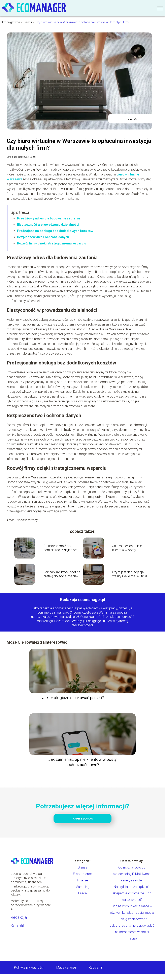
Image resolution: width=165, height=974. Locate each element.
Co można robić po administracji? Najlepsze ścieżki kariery (60, 548)
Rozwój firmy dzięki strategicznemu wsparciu (51, 243)
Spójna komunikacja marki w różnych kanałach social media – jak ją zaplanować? (132, 912)
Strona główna (11, 22)
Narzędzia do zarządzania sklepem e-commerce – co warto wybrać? (132, 893)
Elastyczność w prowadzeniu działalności (48, 225)
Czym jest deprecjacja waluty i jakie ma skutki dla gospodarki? (130, 574)
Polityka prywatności (28, 967)
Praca (82, 893)
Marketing (82, 887)
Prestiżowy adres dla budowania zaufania (48, 218)
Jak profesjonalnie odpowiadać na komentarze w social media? (132, 932)
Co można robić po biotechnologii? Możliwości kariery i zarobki (132, 873)
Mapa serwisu (66, 967)
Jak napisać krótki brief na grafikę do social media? (61, 574)
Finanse (82, 880)
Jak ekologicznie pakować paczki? (73, 697)
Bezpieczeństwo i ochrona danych (43, 237)
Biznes (28, 22)
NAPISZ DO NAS (82, 818)
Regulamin (96, 967)
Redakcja (19, 917)
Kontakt (17, 925)
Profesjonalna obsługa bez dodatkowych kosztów (55, 231)
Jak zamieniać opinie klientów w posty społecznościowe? (127, 548)
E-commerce (82, 874)
